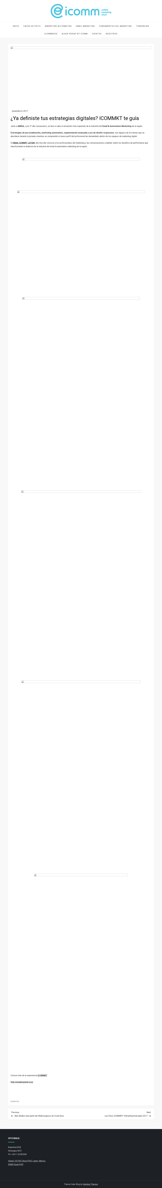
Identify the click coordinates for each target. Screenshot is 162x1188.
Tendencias (142, 26)
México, (42, 1161)
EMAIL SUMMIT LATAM (24, 143)
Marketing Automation (58, 26)
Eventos (97, 34)
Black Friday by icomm (75, 34)
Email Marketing (85, 26)
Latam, (36, 1161)
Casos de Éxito (32, 26)
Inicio (16, 26)
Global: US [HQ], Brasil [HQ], (20, 1161)
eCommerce (51, 34)
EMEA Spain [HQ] (15, 1164)
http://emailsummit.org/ (22, 1082)
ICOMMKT (42, 1075)
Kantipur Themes (90, 1184)
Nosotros (111, 34)
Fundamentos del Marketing (115, 26)
